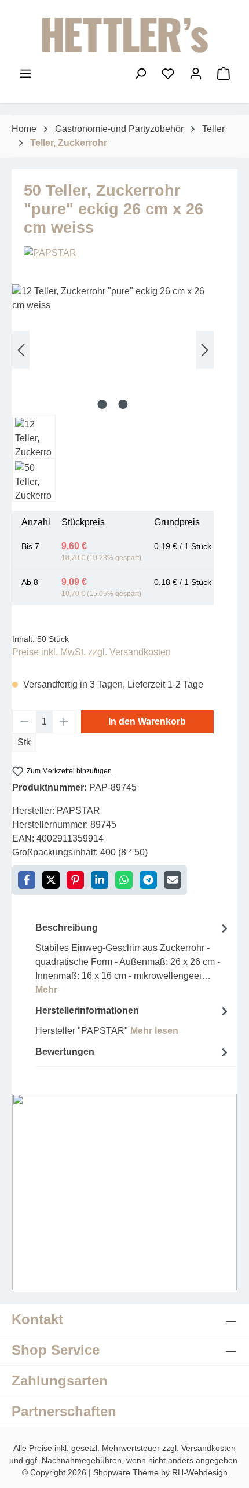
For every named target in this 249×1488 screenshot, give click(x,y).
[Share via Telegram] (148, 880)
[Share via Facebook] (26, 880)
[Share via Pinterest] (75, 880)
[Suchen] (140, 73)
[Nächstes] (205, 349)
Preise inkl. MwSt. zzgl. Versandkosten (91, 652)
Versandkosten (208, 1448)
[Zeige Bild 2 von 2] (123, 404)
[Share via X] (51, 880)
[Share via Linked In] (99, 880)
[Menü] (25, 73)
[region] (113, 393)
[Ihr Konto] (196, 73)
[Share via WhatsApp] (124, 880)
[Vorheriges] (21, 349)
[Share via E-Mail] (172, 880)
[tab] (133, 958)
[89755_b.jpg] (113, 349)
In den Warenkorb (147, 721)
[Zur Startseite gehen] (124, 35)
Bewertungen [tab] (64, 1051)
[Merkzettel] (168, 73)
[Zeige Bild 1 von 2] (102, 404)
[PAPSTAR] (124, 253)
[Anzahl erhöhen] (64, 721)
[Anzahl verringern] (24, 721)
